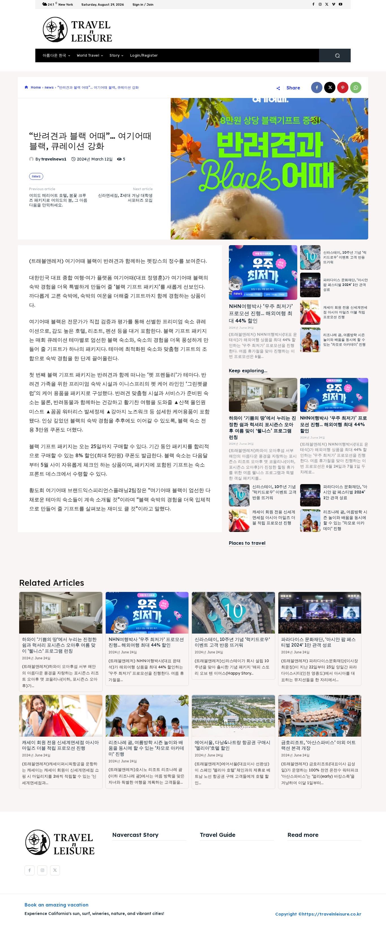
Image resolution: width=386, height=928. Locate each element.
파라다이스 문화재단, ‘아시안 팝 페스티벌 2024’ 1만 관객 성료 (345, 285)
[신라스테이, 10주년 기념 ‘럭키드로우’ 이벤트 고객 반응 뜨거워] (310, 257)
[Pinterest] (342, 87)
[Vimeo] (333, 4)
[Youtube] (340, 4)
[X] (327, 4)
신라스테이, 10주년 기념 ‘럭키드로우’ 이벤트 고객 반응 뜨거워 (345, 257)
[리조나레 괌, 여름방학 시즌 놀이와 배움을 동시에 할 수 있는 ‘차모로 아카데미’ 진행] (310, 340)
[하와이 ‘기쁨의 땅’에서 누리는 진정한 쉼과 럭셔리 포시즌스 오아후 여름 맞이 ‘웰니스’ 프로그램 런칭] (263, 395)
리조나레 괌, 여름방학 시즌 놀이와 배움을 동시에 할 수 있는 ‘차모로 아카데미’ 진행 (344, 340)
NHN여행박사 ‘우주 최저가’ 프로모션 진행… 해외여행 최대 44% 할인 (261, 313)
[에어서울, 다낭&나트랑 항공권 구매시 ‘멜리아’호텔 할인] (233, 716)
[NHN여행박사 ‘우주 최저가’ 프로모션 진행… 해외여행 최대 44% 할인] (263, 272)
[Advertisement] (239, 29)
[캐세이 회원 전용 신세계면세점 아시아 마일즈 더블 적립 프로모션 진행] (310, 312)
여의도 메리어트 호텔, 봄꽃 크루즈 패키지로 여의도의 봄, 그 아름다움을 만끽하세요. (58, 200)
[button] (337, 55)
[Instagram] (320, 4)
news (49, 87)
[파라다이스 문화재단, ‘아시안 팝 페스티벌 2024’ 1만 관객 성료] (310, 285)
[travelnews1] (32, 159)
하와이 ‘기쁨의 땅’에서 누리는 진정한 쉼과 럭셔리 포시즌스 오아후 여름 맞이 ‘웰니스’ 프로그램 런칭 (59, 645)
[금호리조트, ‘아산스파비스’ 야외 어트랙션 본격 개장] (319, 716)
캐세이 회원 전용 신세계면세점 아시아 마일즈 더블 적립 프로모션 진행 (345, 312)
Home (36, 87)
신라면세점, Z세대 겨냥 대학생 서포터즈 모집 (125, 198)
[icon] (26, 87)
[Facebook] (313, 4)
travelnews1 (53, 159)
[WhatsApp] (355, 87)
